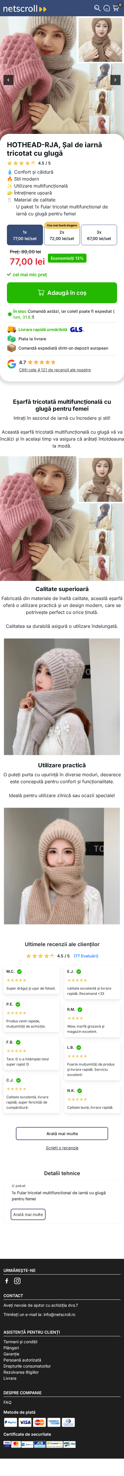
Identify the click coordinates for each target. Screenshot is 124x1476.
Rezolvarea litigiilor (21, 1372)
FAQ (7, 1402)
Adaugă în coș (67, 292)
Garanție (11, 1353)
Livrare (9, 1378)
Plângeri (11, 1347)
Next (115, 80)
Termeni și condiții (20, 1341)
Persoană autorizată (22, 1359)
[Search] (97, 8)
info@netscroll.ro (59, 1314)
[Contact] (106, 8)
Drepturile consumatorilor (27, 1366)
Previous (8, 80)
